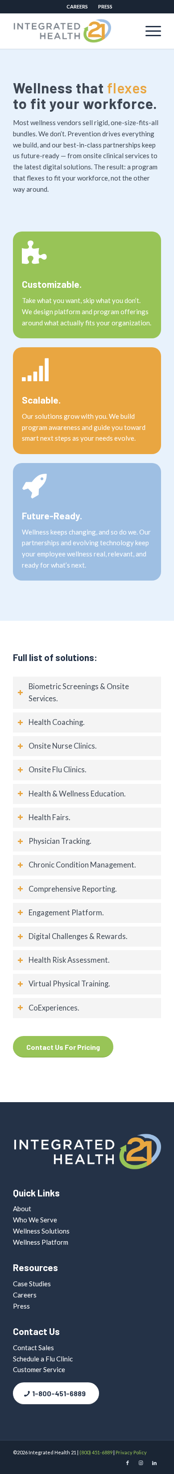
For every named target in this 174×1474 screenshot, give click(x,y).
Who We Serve (35, 1220)
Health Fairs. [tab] (49, 817)
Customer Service (39, 1369)
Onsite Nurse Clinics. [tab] (63, 745)
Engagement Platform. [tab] (66, 912)
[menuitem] (77, 6)
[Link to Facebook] (127, 1463)
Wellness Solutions (41, 1231)
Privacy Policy (131, 1452)
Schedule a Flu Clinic (43, 1359)
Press (105, 6)
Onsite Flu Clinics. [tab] (58, 769)
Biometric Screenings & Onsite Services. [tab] (79, 692)
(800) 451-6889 (95, 1452)
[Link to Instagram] (141, 1463)
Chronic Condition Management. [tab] (82, 864)
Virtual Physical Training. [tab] (69, 983)
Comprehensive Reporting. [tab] (73, 888)
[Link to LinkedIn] (154, 1463)
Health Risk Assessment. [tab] (69, 960)
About (22, 1208)
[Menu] (149, 31)
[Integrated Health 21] (72, 31)
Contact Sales (33, 1347)
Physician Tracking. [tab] (60, 841)
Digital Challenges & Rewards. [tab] (78, 936)
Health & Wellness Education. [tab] (77, 793)
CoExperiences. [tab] (54, 1007)
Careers (77, 6)
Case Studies (32, 1284)
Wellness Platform (40, 1242)
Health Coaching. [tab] (57, 722)
